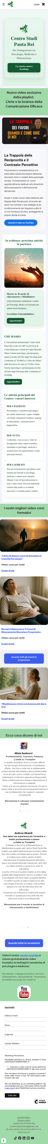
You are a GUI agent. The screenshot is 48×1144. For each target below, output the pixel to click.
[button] (20, 811)
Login (36, 4)
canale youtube (29, 955)
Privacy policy (24, 1120)
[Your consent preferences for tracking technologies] (3, 1140)
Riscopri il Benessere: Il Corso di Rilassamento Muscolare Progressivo (21, 630)
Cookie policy (23, 1117)
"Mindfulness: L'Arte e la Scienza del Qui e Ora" (24, 705)
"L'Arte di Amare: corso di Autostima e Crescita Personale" (21, 557)
